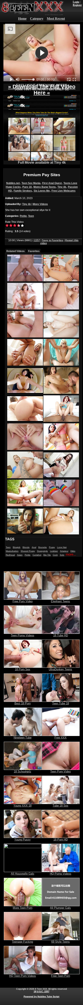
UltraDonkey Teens (60, 669)
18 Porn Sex (22, 669)
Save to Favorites (52, 240)
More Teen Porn (22, 907)
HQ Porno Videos (60, 873)
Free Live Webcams (64, 190)
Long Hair (62, 547)
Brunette (42, 547)
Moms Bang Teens (44, 186)
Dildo (72, 551)
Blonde (26, 547)
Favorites (34, 251)
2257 (37, 240)
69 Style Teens (60, 941)
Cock (55, 555)
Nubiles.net (13, 183)
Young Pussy (22, 839)
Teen (31, 216)
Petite (23, 216)
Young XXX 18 (22, 805)
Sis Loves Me (42, 190)
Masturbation (12, 551)
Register (77, 5)
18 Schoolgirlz (22, 771)
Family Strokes (23, 190)
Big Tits (47, 555)
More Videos (40, 204)
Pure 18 (27, 186)
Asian (20, 555)
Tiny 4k (61, 186)
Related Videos (15, 251)
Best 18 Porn (22, 703)
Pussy (52, 547)
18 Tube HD (60, 635)
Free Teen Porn (60, 975)
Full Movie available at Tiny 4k (42, 162)
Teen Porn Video (60, 771)
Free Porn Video (23, 601)
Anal (34, 547)
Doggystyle (42, 551)
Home (22, 18)
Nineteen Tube (22, 737)
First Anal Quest (52, 183)
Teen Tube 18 (60, 703)
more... (71, 554)
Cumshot (37, 555)
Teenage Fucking (22, 941)
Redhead (10, 555)
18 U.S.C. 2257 (41, 991)
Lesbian (54, 551)
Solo (62, 555)
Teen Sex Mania (30, 183)
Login (76, 1)
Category (36, 18)
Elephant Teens (60, 601)
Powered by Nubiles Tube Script (41, 996)
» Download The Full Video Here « (41, 90)
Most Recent (56, 18)
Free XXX (60, 737)
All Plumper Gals (60, 907)
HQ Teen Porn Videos (22, 975)
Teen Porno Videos (22, 635)
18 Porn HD (60, 839)
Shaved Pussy (28, 551)
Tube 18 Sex (60, 805)
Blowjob (16, 547)
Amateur (64, 551)
